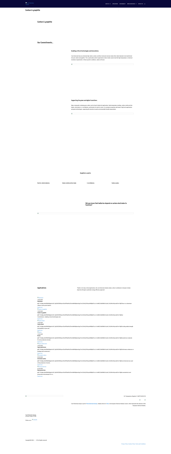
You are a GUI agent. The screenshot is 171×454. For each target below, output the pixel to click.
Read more (39, 307)
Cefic (107, 403)
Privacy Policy (124, 444)
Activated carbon (41, 359)
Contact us (140, 3)
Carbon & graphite (41, 313)
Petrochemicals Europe (91, 403)
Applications (115, 3)
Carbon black (40, 324)
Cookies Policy (131, 444)
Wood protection (41, 370)
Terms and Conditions (140, 444)
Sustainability (122, 3)
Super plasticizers (41, 347)
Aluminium (40, 301)
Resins (39, 336)
